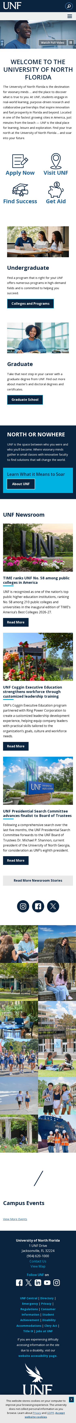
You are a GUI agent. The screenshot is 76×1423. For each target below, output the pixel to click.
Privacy (37, 1413)
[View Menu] (69, 16)
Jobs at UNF (44, 1331)
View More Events (15, 1219)
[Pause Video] (71, 43)
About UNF (21, 484)
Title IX (28, 1331)
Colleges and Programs (30, 303)
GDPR (50, 1413)
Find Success (20, 201)
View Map (38, 1266)
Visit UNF (56, 172)
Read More (16, 622)
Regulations (29, 1309)
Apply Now (20, 172)
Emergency (30, 1304)
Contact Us (38, 1261)
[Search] (69, 6)
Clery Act (50, 1326)
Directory (47, 1298)
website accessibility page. (37, 1356)
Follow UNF (35, 1275)
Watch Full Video (52, 42)
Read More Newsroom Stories (38, 880)
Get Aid (56, 201)
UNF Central (28, 1298)
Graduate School (25, 399)
